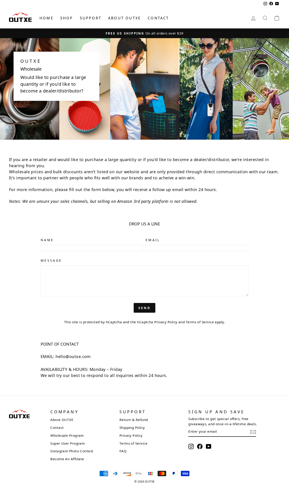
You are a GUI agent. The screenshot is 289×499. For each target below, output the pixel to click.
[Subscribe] (253, 431)
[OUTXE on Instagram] (191, 446)
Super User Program (67, 443)
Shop (66, 18)
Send (144, 308)
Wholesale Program (67, 435)
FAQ (122, 451)
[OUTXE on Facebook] (200, 446)
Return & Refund (133, 419)
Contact (158, 18)
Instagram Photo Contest (71, 451)
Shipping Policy (132, 427)
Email (153, 240)
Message (51, 260)
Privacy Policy (165, 322)
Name (47, 240)
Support (90, 18)
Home (47, 18)
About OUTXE (124, 18)
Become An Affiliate (67, 459)
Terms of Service (200, 322)
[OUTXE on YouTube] (208, 446)
